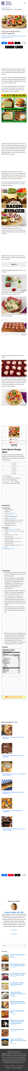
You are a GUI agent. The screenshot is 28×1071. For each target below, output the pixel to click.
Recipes (23, 36)
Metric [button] (13, 548)
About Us (6, 1066)
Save (11, 42)
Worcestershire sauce (16, 183)
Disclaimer (8, 1067)
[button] (11, 444)
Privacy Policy (20, 1066)
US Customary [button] (6, 548)
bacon (10, 529)
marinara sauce (12, 513)
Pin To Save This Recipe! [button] (14, 697)
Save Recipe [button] (14, 442)
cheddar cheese (13, 531)
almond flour (10, 514)
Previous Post (14, 930)
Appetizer (19, 36)
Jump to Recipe (10, 47)
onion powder (11, 518)
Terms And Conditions (17, 1067)
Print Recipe (19, 47)
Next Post (14, 933)
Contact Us (13, 1066)
